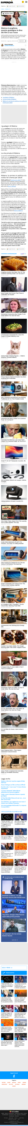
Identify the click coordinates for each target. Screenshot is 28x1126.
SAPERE (24, 1082)
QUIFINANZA (23, 1114)
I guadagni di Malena (8, 97)
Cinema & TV (8, 9)
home (2, 9)
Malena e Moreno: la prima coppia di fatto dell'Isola (13, 781)
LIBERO (2, 1113)
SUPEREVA (17, 1116)
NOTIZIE (4, 1082)
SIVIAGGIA (19, 1114)
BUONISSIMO (11, 1116)
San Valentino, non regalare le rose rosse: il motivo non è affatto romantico (13, 802)
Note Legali (11, 1117)
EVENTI (14, 1086)
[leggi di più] (25, 45)
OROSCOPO (4, 1084)
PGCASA (25, 1113)
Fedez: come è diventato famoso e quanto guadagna (13, 795)
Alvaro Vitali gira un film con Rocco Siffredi (13, 785)
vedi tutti (14, 939)
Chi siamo (6, 1117)
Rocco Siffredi (12, 186)
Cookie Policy (21, 1117)
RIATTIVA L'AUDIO (9, 13)
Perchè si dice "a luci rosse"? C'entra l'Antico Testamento (13, 787)
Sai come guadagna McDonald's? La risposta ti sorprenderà (13, 806)
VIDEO (19, 1082)
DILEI (15, 1114)
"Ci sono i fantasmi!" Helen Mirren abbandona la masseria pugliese (10, 791)
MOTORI (14, 1082)
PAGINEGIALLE (11, 1113)
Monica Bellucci (18, 210)
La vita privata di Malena (9, 99)
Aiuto (19, 1119)
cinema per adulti (16, 180)
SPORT (8, 1082)
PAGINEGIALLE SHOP (19, 1113)
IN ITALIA (17, 1084)
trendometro (10, 973)
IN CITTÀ (11, 1084)
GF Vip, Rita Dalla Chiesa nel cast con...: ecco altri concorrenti (13, 798)
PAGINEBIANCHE (5, 1114)
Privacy (16, 1117)
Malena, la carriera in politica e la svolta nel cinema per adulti (15, 101)
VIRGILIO (6, 1113)
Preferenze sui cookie (12, 1119)
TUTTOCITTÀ (11, 1114)
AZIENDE (24, 1084)
